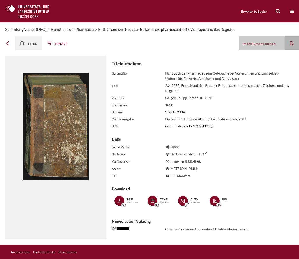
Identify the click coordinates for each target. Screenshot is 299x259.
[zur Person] (201, 98)
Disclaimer (68, 252)
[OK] (278, 11)
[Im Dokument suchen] (292, 43)
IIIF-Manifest (180, 176)
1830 (169, 105)
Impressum (20, 252)
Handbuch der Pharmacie (72, 29)
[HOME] (30, 11)
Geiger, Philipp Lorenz (181, 98)
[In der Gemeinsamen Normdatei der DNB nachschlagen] (206, 98)
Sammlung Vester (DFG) (25, 29)
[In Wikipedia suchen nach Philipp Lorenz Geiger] (211, 98)
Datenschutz (44, 252)
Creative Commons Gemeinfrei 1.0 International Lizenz (206, 229)
